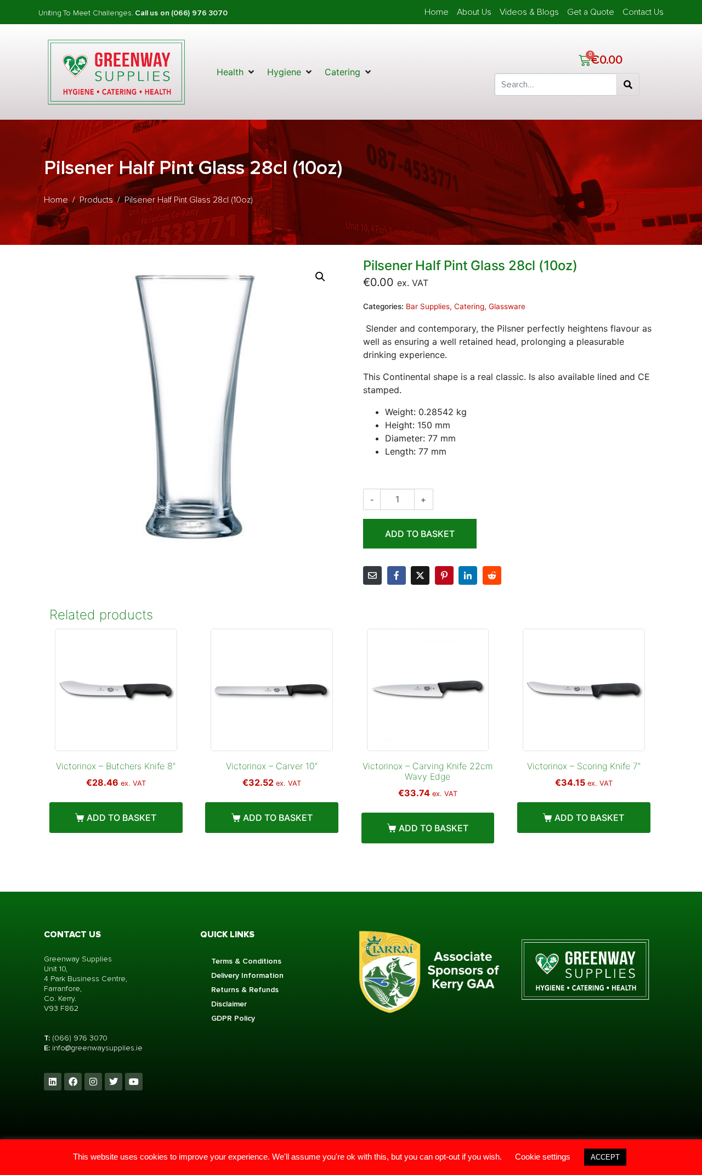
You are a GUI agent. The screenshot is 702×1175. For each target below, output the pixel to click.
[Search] (628, 85)
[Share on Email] (372, 575)
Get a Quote (590, 12)
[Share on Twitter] (420, 575)
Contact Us (643, 12)
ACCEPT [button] (605, 1157)
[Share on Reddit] (492, 575)
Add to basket (420, 533)
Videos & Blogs (529, 12)
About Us (474, 12)
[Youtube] (134, 1081)
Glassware (507, 306)
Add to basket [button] (121, 817)
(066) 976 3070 (79, 1038)
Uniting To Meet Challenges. (86, 13)
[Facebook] (73, 1081)
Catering (469, 306)
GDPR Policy (233, 1018)
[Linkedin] (52, 1081)
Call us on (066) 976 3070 (181, 13)
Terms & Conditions (246, 961)
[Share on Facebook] (396, 575)
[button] (236, 72)
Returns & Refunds (245, 989)
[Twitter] (113, 1081)
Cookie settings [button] (542, 1156)
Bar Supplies (428, 306)
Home (436, 12)
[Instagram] (93, 1081)
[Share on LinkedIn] (467, 575)
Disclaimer (229, 1004)
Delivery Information (247, 975)
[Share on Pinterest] (444, 575)
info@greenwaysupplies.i (95, 1048)
